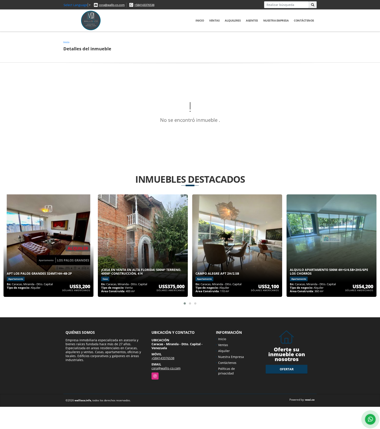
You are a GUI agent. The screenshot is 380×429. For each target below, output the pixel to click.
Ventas (214, 20)
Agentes (252, 20)
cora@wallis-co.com (112, 5)
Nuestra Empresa (276, 20)
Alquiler (224, 351)
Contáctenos (304, 20)
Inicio (199, 20)
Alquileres (233, 20)
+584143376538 (144, 5)
